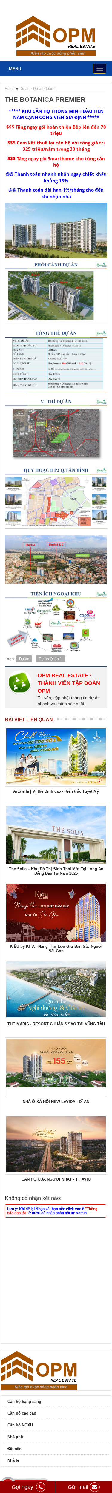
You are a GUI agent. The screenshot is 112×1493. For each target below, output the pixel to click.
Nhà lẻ (13, 1460)
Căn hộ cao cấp (21, 1413)
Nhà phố (15, 1437)
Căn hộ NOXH (20, 1425)
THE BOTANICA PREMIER (45, 99)
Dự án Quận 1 (44, 89)
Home (10, 89)
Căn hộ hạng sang (24, 1401)
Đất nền (14, 1448)
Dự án (24, 89)
